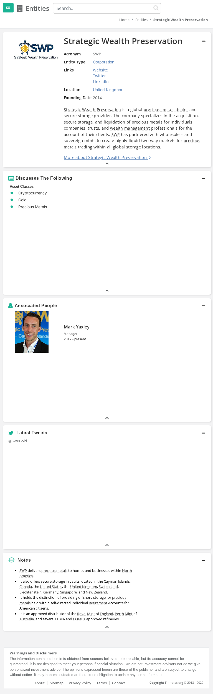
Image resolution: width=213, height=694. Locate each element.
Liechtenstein (30, 592)
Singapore (68, 592)
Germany (51, 592)
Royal (81, 613)
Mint (91, 613)
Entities (141, 19)
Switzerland (108, 586)
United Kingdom (83, 586)
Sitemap (57, 682)
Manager (70, 334)
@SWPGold (17, 440)
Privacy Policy (80, 682)
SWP (115, 134)
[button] (107, 99)
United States (51, 586)
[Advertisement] (175, 593)
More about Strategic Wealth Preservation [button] (105, 157)
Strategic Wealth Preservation (92, 109)
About (39, 682)
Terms (102, 682)
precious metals (159, 109)
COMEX (79, 618)
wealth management (130, 128)
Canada (25, 586)
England (106, 613)
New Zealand (96, 592)
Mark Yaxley (77, 327)
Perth (119, 613)
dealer (182, 109)
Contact (118, 682)
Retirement (98, 602)
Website (100, 70)
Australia (26, 618)
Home (124, 19)
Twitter (99, 75)
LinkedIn (101, 81)
